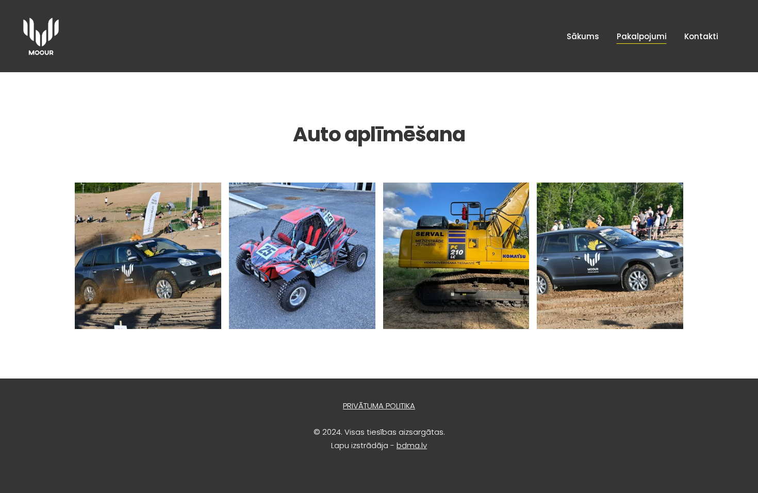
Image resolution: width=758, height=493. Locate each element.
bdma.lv (412, 445)
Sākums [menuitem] (583, 36)
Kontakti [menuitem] (701, 36)
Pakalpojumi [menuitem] (642, 36)
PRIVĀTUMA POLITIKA (379, 405)
